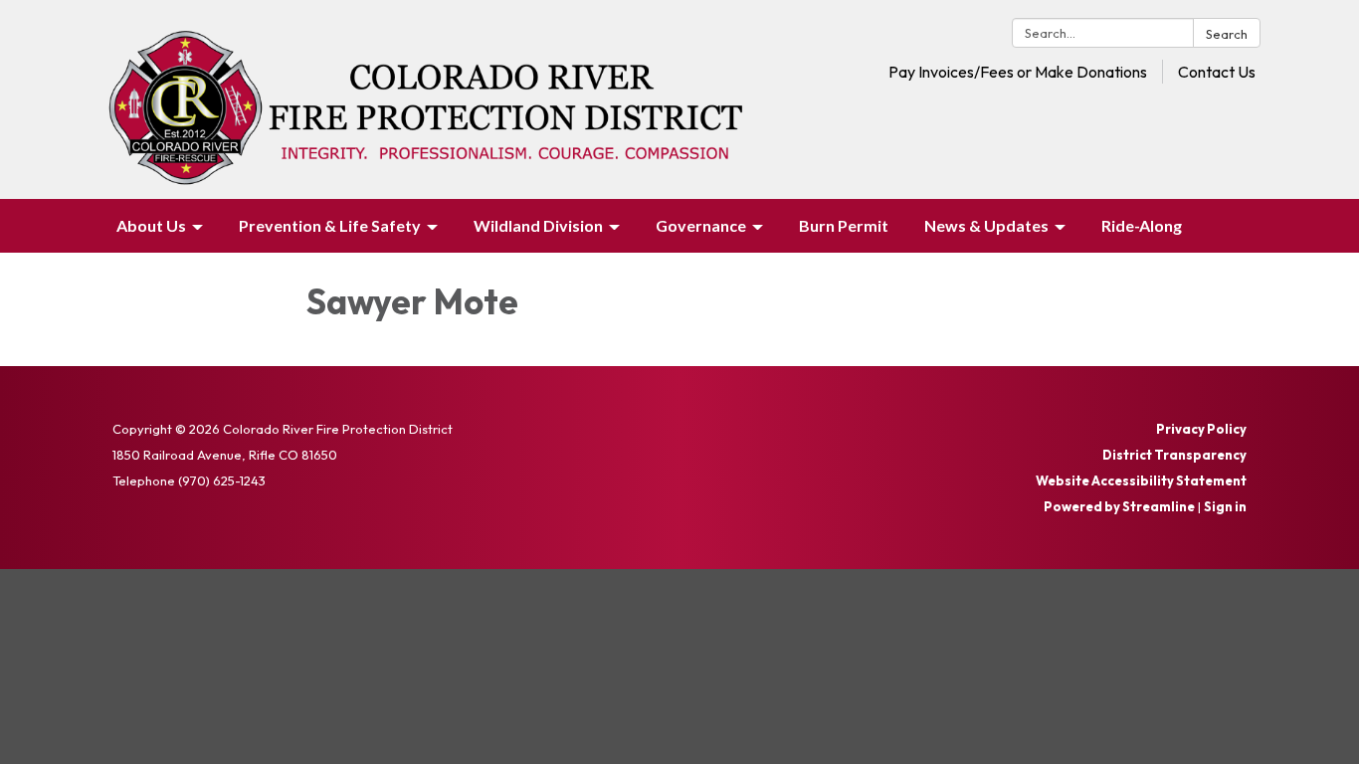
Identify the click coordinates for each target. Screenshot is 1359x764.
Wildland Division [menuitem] (538, 225)
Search (1227, 34)
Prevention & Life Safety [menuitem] (330, 225)
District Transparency (1174, 455)
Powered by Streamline (1119, 506)
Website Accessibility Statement (1141, 480)
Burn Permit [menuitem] (843, 225)
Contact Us (1217, 72)
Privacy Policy (1201, 429)
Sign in (1225, 506)
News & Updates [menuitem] (986, 225)
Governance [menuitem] (701, 225)
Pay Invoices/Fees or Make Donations (1017, 72)
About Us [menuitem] (151, 225)
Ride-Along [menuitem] (1141, 225)
